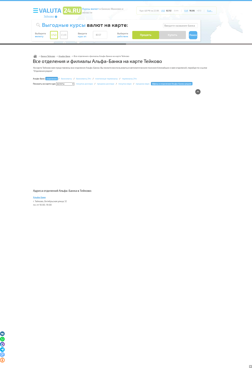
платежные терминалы (106, 78)
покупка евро (125, 84)
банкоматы (66, 78)
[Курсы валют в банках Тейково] (35, 56)
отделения (52, 78)
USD (163, 10)
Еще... (209, 10)
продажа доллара (105, 84)
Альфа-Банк (64, 56)
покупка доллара (84, 84)
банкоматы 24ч (83, 78)
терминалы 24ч (129, 78)
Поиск (193, 35)
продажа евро (142, 84)
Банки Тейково (48, 56)
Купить (172, 35)
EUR (186, 10)
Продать (145, 35)
